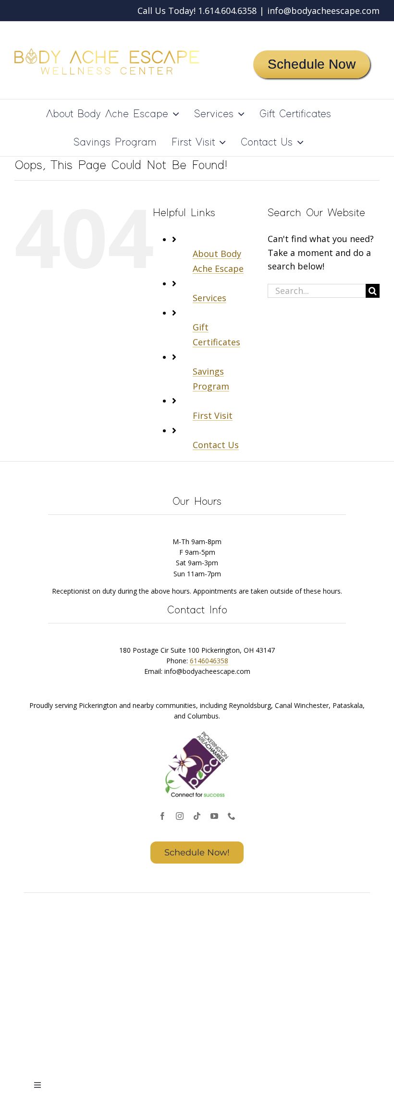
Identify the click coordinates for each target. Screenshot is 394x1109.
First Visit (213, 415)
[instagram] (180, 816)
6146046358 (209, 660)
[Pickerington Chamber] (197, 732)
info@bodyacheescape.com (323, 10)
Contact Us (216, 445)
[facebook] (162, 816)
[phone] (231, 816)
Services (209, 298)
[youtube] (214, 816)
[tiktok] (197, 816)
